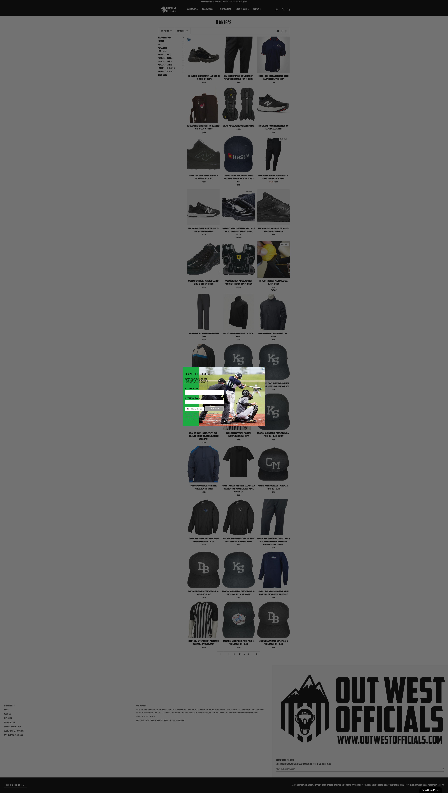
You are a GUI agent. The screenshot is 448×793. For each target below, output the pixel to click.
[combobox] (187, 409)
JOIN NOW (214, 409)
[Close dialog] (263, 369)
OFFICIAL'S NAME (192, 389)
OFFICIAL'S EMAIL (192, 398)
